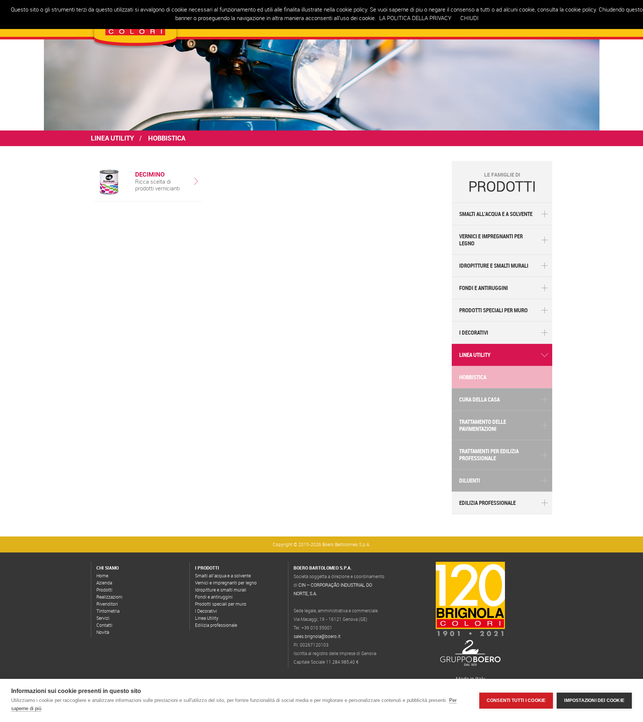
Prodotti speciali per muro (493, 310)
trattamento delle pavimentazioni (482, 425)
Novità (102, 632)
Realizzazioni (109, 597)
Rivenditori (107, 604)
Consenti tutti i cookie (516, 700)
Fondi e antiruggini (483, 287)
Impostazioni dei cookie (594, 700)
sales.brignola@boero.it (317, 636)
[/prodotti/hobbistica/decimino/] (108, 192)
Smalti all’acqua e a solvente (495, 213)
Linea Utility (112, 137)
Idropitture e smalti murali (493, 265)
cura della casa (479, 399)
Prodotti (104, 590)
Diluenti (469, 480)
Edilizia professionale (487, 502)
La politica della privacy (415, 18)
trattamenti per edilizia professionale (489, 454)
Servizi (102, 618)
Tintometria (107, 611)
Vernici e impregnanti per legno (491, 239)
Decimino (150, 174)
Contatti (104, 625)
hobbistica (472, 377)
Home (102, 575)
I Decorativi (473, 332)
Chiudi (469, 18)
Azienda (104, 583)
